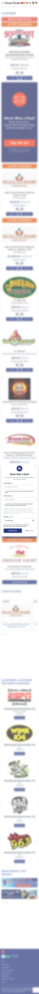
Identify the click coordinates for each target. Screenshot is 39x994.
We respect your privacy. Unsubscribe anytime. (15, 526)
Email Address (8, 483)
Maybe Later (29, 530)
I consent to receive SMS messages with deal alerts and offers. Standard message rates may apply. (19, 504)
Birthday (9, 516)
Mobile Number (8, 496)
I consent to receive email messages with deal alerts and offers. (19, 492)
